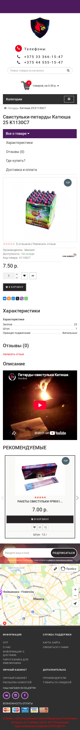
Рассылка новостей (17, 682)
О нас (7, 647)
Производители (54, 677)
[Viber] (21, 298)
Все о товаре (16, 133)
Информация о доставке (13, 653)
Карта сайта (51, 642)
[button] (77, 498)
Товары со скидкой (57, 682)
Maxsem (29, 250)
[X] (17, 298)
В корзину (15, 287)
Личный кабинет (15, 677)
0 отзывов (23, 244)
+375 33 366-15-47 (43, 57)
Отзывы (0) (15, 152)
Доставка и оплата (21, 170)
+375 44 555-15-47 (43, 62)
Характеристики (19, 143)
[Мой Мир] (13, 298)
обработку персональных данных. (60, 560)
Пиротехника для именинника (15, 661)
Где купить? (15, 161)
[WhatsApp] (26, 298)
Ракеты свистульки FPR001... (40, 501)
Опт (5, 642)
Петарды (13, 108)
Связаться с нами (56, 647)
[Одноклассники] (9, 298)
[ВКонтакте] (4, 298)
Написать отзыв (44, 244)
